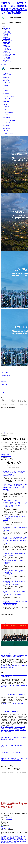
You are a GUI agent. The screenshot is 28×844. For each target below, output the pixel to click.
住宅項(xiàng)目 (7, 57)
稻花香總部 (6, 530)
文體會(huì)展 (6, 46)
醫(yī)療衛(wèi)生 (7, 52)
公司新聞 (5, 37)
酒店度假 (5, 51)
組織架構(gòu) (6, 31)
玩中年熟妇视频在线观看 (13, 841)
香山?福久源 (6, 543)
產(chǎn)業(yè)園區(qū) (9, 54)
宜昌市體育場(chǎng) (8, 475)
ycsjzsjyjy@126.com (8, 817)
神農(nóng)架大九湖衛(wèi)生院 (11, 584)
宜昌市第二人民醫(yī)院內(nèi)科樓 (12, 594)
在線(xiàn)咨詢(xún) (8, 61)
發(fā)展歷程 (6, 34)
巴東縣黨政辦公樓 (8, 506)
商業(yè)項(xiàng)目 (8, 49)
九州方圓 (5, 520)
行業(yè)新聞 (6, 39)
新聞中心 (5, 36)
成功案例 (5, 45)
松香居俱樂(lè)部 (7, 574)
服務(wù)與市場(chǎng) (9, 40)
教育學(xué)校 (6, 55)
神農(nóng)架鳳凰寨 (8, 555)
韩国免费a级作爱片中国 (10, 842)
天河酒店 (5, 563)
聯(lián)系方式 (6, 60)
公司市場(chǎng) (7, 43)
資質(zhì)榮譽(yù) (7, 33)
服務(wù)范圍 (6, 42)
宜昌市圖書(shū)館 (8, 490)
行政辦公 (5, 48)
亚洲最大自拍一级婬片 (6, 839)
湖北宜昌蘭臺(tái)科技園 (9, 604)
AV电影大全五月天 (17, 839)
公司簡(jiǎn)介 (6, 29)
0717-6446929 (4, 64)
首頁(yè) (5, 26)
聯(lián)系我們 (6, 58)
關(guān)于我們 (7, 28)
